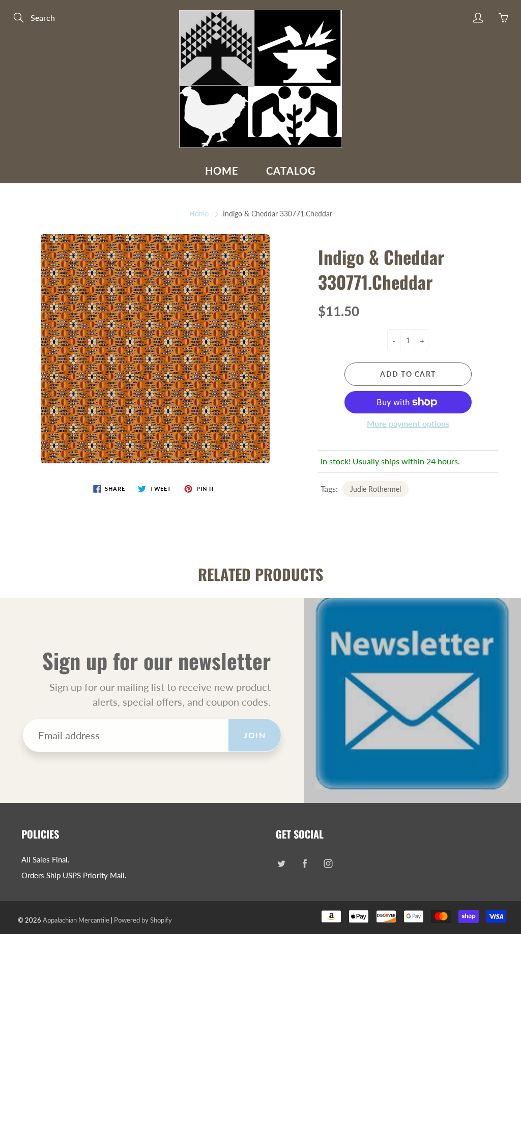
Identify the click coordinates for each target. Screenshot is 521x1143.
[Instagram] (328, 864)
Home (222, 170)
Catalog (291, 170)
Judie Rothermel (375, 489)
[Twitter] (281, 864)
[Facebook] (304, 864)
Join (255, 735)
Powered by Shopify (143, 920)
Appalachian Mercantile (76, 920)
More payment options (408, 423)
